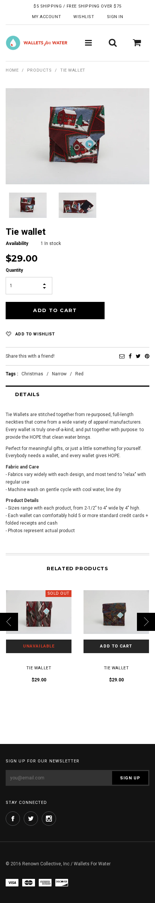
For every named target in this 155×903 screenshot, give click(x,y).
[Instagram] (49, 818)
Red (79, 374)
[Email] (122, 356)
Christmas (32, 374)
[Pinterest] (147, 356)
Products (39, 70)
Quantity (14, 270)
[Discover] (61, 882)
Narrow (59, 374)
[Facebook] (130, 356)
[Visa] (12, 882)
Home (12, 70)
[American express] (45, 882)
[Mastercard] (28, 882)
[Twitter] (138, 356)
